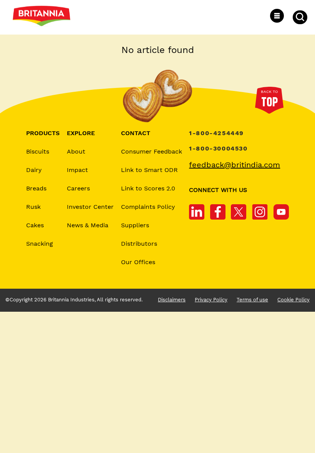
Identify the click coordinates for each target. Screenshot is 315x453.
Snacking (39, 244)
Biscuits (37, 152)
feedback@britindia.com (234, 165)
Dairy (33, 170)
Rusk (33, 207)
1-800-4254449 (216, 133)
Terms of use (252, 300)
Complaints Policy (148, 207)
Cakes (35, 225)
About (76, 152)
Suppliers (135, 225)
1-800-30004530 (218, 148)
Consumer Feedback (151, 152)
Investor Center (90, 207)
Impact (77, 170)
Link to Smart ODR (149, 170)
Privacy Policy (211, 300)
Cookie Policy (293, 300)
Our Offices (138, 262)
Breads (36, 188)
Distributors (139, 244)
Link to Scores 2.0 (148, 188)
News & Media (87, 225)
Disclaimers (172, 300)
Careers (78, 188)
